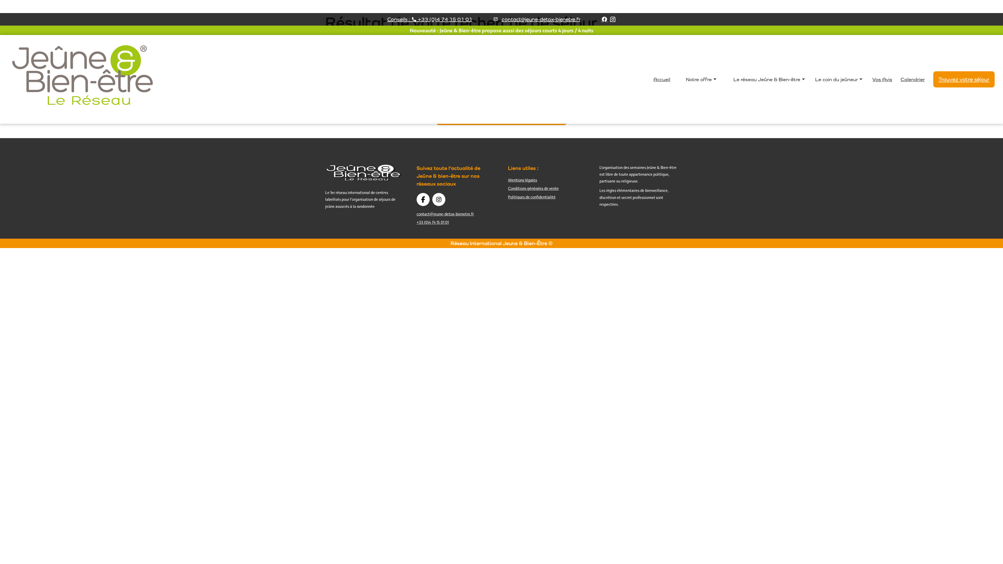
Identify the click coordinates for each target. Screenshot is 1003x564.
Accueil (662, 79)
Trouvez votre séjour (963, 79)
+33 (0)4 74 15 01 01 (433, 222)
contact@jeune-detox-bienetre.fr (541, 19)
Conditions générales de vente (533, 188)
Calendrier (913, 79)
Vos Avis (882, 79)
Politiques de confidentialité (532, 197)
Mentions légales (522, 180)
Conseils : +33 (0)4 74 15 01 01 (429, 19)
